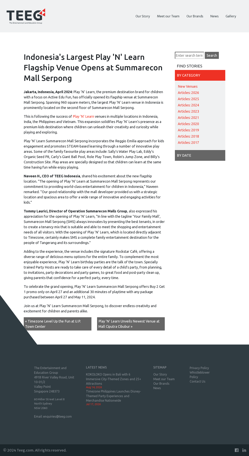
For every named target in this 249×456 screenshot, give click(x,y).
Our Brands (195, 16)
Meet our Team (168, 16)
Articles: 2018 (188, 136)
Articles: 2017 (188, 142)
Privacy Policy (199, 368)
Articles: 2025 (188, 99)
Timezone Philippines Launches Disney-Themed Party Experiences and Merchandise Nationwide (113, 396)
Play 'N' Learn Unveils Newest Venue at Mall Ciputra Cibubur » (129, 323)
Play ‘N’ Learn (83, 116)
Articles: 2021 (188, 117)
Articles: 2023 (188, 111)
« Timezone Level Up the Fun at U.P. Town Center (53, 323)
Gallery (231, 16)
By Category (188, 75)
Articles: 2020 (188, 124)
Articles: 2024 (188, 105)
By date (184, 155)
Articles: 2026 (188, 93)
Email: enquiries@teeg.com (53, 416)
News (214, 16)
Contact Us (197, 381)
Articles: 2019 (188, 130)
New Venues (187, 86)
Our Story (143, 16)
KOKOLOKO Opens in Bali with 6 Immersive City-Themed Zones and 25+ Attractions (113, 379)
